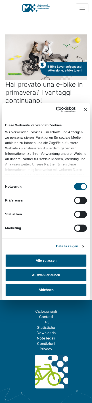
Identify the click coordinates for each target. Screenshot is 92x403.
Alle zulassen (46, 260)
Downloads (46, 333)
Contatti (46, 316)
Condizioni (46, 343)
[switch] (80, 200)
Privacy (46, 349)
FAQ (46, 322)
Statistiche (46, 327)
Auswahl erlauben (46, 275)
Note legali (46, 338)
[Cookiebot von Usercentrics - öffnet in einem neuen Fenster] (56, 109)
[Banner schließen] (85, 109)
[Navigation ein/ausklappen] (82, 7)
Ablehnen (46, 290)
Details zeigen (67, 246)
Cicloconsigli (46, 311)
